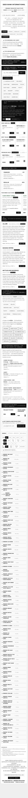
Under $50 (15, 97)
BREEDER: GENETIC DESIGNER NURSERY (12, 538)
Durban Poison (8, 331)
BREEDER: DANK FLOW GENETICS (12, 521)
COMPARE (23, 31)
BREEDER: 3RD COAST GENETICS (12, 455)
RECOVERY (22, 446)
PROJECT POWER (8, 410)
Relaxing (19, 81)
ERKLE (18, 155)
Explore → (22, 292)
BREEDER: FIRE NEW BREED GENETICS (12, 525)
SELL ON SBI (19, 34)
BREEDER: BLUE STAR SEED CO (11, 489)
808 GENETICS (20, 156)
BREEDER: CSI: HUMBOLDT (11, 516)
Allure (5, 224)
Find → (22, 72)
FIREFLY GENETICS (9, 406)
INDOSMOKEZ (5, 141)
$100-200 (18, 440)
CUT (22, 437)
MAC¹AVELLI (5, 155)
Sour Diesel (20, 310)
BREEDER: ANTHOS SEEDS (11, 476)
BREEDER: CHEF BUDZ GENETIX (11, 503)
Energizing (15, 84)
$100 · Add (21, 286)
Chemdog (12, 310)
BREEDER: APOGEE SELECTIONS (11, 481)
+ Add (8, 119)
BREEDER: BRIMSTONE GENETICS (13, 494)
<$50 (9, 440)
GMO (5, 317)
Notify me (21, 426)
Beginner (15, 93)
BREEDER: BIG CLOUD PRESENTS (11, 485)
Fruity (20, 87)
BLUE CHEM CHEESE (7, 140)
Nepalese (6, 341)
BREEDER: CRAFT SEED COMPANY (12, 512)
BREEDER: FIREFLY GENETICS (11, 529)
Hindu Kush (13, 328)
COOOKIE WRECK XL (22, 140)
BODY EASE (11, 447)
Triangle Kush (16, 314)
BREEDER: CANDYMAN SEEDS (11, 499)
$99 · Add (22, 243)
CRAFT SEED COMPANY (7, 156)
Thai (20, 328)
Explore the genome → (12, 56)
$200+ (23, 440)
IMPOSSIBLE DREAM (22, 126)
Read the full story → (9, 243)
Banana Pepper (8, 248)
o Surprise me (8, 78)
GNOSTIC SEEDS (6, 272)
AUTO (17, 437)
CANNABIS (4, 31)
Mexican (19, 338)
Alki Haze (13, 106)
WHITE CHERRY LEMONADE (22, 410)
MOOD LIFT (16, 447)
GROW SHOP (12, 34)
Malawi (13, 338)
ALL (7, 437)
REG (10, 437)
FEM (14, 437)
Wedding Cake (8, 307)
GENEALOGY (17, 31)
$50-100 (13, 440)
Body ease (6, 87)
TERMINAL (10, 31)
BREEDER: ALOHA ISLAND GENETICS (12, 472)
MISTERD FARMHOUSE (8, 197)
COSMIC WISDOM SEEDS (8, 249)
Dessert (10, 90)
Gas (5, 90)
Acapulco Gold (8, 334)
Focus (22, 84)
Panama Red (18, 334)
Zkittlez (16, 307)
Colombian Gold (19, 331)
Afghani (6, 328)
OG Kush (6, 304)
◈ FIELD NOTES (5, 34)
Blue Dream (7, 314)
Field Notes (19, 324)
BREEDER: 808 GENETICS (11, 459)
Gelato (13, 304)
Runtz (5, 310)
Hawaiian (6, 338)
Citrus (17, 90)
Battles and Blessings (11, 270)
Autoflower (7, 93)
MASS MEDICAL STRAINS (14, 223)
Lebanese (13, 341)
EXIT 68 (4, 126)
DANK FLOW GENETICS (7, 127)
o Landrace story (9, 81)
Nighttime (6, 84)
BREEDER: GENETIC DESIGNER (11, 533)
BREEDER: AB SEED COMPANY (11, 463)
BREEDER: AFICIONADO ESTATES (11, 468)
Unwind (14, 87)
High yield (6, 97)
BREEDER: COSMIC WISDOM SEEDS (12, 508)
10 (12, 443)
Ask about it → (16, 119)
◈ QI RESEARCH (5, 36)
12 (15, 443)
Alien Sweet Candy (9, 195)
